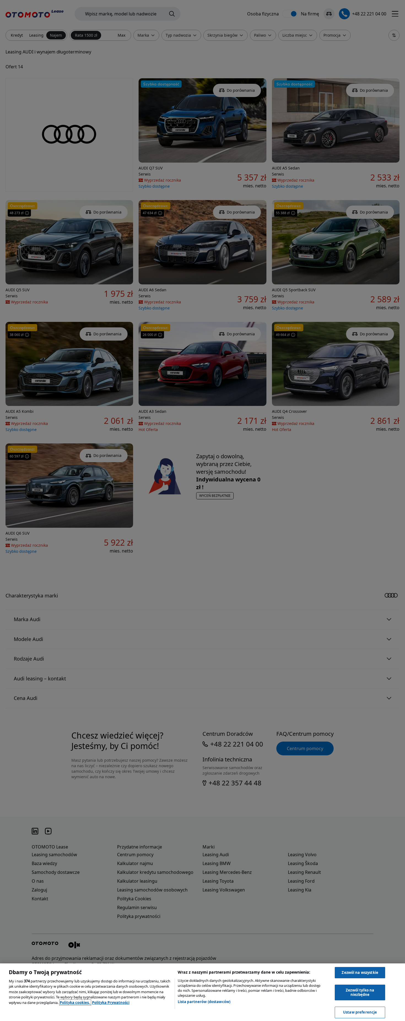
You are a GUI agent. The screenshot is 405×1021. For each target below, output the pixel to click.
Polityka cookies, (75, 1002)
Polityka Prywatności (110, 1002)
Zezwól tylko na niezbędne (360, 992)
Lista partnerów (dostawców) (204, 1001)
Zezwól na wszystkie (360, 972)
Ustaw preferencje (360, 1012)
